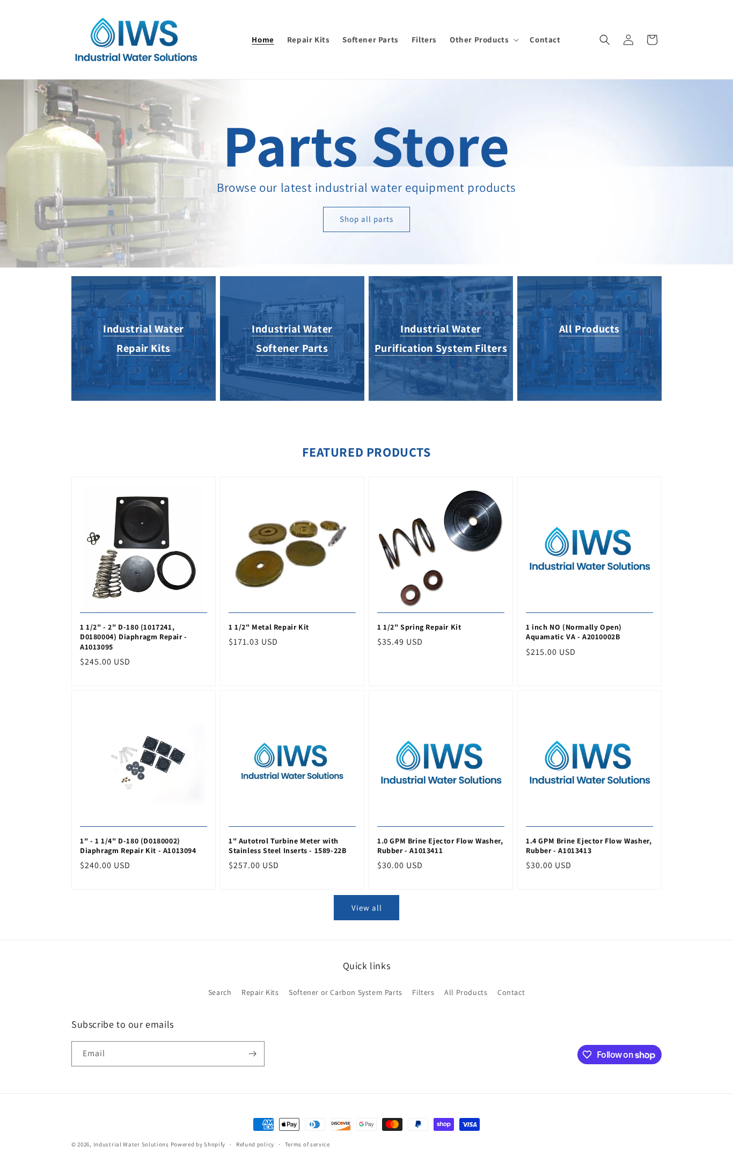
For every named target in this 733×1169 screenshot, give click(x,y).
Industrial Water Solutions (131, 1144)
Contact (511, 992)
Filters (423, 992)
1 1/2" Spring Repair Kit (419, 627)
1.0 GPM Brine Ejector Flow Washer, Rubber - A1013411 (440, 845)
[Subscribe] (252, 1053)
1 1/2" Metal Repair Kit (269, 627)
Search (220, 992)
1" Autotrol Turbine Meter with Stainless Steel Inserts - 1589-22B (287, 845)
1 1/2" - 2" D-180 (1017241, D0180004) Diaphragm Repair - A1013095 (133, 636)
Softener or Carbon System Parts (345, 992)
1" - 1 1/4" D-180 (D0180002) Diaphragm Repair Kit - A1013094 (138, 845)
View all (366, 908)
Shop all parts (366, 219)
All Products (589, 329)
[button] (483, 40)
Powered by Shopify (198, 1144)
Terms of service (307, 1144)
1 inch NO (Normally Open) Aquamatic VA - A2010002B (574, 631)
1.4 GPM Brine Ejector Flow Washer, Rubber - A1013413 (588, 845)
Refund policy (255, 1144)
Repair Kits (260, 992)
